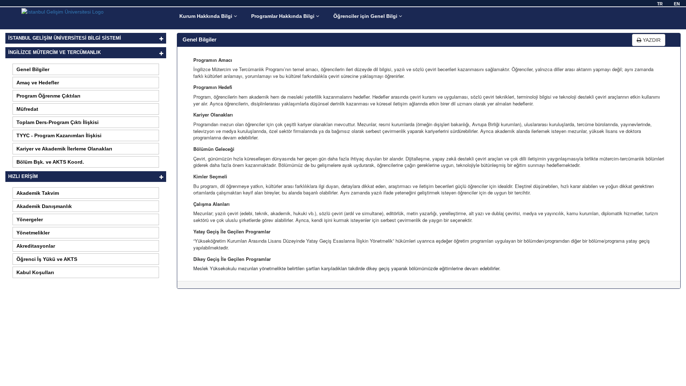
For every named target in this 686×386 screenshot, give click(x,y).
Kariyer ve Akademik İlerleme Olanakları (64, 149)
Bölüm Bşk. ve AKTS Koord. (50, 162)
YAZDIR (651, 40)
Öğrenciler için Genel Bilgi (366, 16)
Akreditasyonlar (35, 246)
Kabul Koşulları (35, 272)
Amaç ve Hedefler (37, 82)
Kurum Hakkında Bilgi (206, 16)
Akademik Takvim (37, 193)
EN (677, 3)
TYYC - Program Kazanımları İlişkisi (58, 135)
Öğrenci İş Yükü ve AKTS (46, 259)
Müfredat (27, 109)
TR (660, 3)
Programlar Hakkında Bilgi (283, 16)
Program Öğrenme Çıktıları (48, 96)
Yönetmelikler (33, 233)
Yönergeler (29, 219)
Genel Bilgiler (32, 69)
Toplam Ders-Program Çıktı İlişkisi (57, 122)
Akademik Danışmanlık (44, 206)
